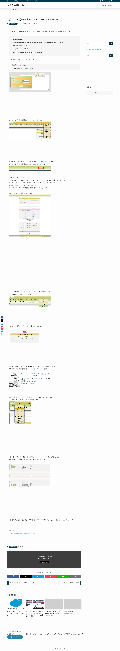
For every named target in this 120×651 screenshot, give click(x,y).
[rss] (109, 1)
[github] (102, 1)
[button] (13, 576)
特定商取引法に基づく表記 (93, 49)
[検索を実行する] (111, 43)
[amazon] (107, 1)
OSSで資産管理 (12, 23)
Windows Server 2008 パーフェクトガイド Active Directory (39, 374)
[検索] (111, 1)
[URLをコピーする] (75, 576)
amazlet (29, 375)
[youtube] (105, 1)
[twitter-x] (100, 1)
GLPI (20, 23)
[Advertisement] (99, 28)
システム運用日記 (16, 5)
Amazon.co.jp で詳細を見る (29, 383)
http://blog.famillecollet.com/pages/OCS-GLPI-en (24, 533)
